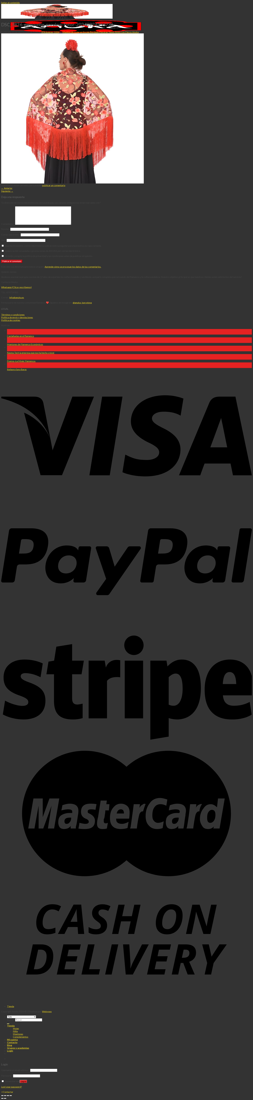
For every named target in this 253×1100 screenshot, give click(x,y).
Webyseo (47, 1011)
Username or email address (15, 1070)
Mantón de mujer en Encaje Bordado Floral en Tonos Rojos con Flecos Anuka (101, 32)
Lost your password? (11, 1086)
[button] (7, 1091)
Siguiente (7, 191)
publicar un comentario (53, 185)
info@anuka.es (16, 297)
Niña (15, 1031)
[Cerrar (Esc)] (2, 1095)
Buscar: (11, 1019)
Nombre (5, 229)
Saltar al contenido (10, 2)
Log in (23, 1081)
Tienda (10, 1006)
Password (7, 1075)
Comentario (8, 223)
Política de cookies (10, 320)
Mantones (18, 1034)
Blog (9, 1045)
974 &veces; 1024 (50, 32)
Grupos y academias (18, 1048)
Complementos (20, 1036)
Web (3, 240)
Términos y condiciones (13, 314)
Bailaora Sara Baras (17, 369)
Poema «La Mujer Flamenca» (21, 361)
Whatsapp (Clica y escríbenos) (16, 287)
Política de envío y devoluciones (17, 317)
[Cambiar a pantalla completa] (8, 1095)
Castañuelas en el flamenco (20, 336)
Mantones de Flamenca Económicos (25, 344)
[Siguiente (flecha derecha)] (5, 1098)
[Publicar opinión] (8, 1023)
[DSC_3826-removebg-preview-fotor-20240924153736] (72, 182)
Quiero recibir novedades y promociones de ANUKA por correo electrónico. (42, 250)
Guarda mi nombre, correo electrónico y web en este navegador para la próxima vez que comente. (53, 245)
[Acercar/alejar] (11, 1095)
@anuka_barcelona (82, 302)
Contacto (12, 1042)
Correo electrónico (10, 234)
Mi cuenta (12, 1039)
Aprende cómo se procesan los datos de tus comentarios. (73, 266)
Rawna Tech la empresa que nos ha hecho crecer (30, 352)
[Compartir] (5, 1095)
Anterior (6, 188)
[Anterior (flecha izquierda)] (2, 1098)
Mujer (16, 1028)
